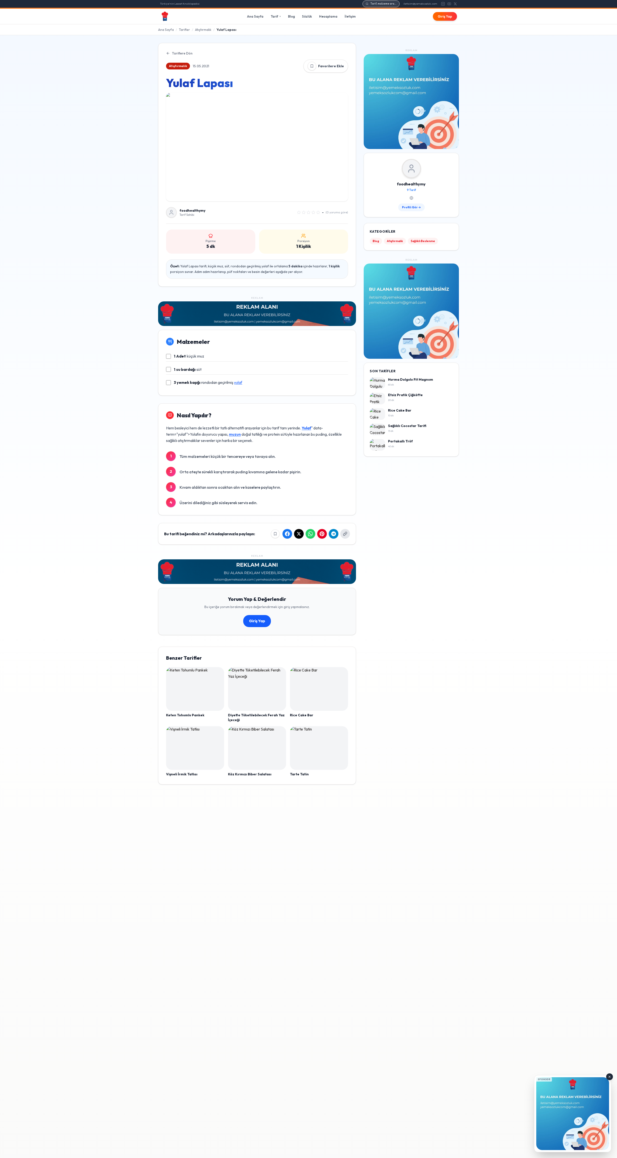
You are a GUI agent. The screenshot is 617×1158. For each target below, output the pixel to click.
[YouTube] (449, 4)
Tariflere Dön (182, 53)
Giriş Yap (445, 16)
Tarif (276, 16)
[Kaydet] (312, 66)
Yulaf (306, 428)
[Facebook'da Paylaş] (287, 534)
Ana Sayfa (255, 16)
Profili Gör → (411, 207)
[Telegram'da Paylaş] (333, 534)
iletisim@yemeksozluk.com (420, 3)
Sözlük (307, 16)
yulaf (238, 382)
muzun (235, 434)
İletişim (350, 16)
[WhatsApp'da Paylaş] (310, 534)
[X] (455, 4)
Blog (291, 16)
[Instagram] (443, 4)
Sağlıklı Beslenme (423, 241)
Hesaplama (328, 16)
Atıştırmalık (203, 29)
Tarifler (184, 29)
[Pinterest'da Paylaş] (322, 534)
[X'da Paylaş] (299, 534)
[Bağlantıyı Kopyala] (345, 534)
